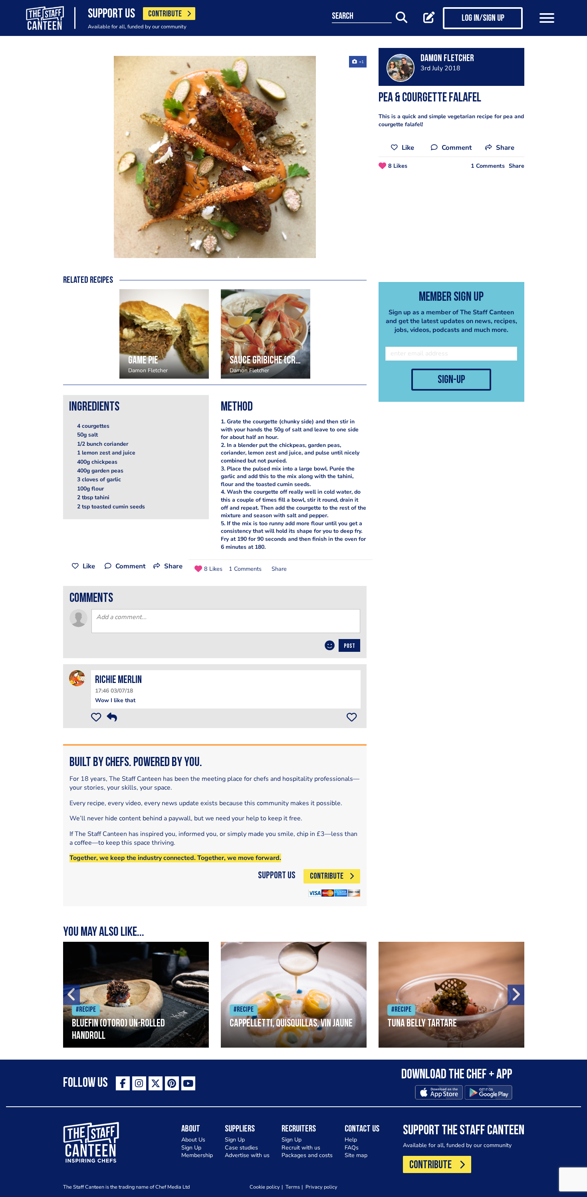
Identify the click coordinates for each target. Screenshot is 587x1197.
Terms (293, 1186)
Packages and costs (307, 1155)
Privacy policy (321, 1186)
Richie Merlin (118, 680)
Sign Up (191, 1147)
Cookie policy (265, 1186)
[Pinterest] (172, 1083)
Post (349, 646)
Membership (197, 1155)
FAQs (352, 1147)
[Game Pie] (164, 334)
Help (351, 1139)
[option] (215, 157)
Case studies (241, 1147)
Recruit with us (301, 1147)
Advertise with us (247, 1155)
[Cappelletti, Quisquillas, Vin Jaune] (294, 995)
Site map (356, 1155)
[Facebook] (123, 1083)
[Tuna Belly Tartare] (451, 995)
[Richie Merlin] (77, 678)
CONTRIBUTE (165, 14)
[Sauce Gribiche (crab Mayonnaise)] (265, 334)
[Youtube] (188, 1083)
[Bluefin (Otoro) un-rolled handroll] (136, 995)
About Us (193, 1139)
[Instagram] (139, 1083)
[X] (156, 1083)
